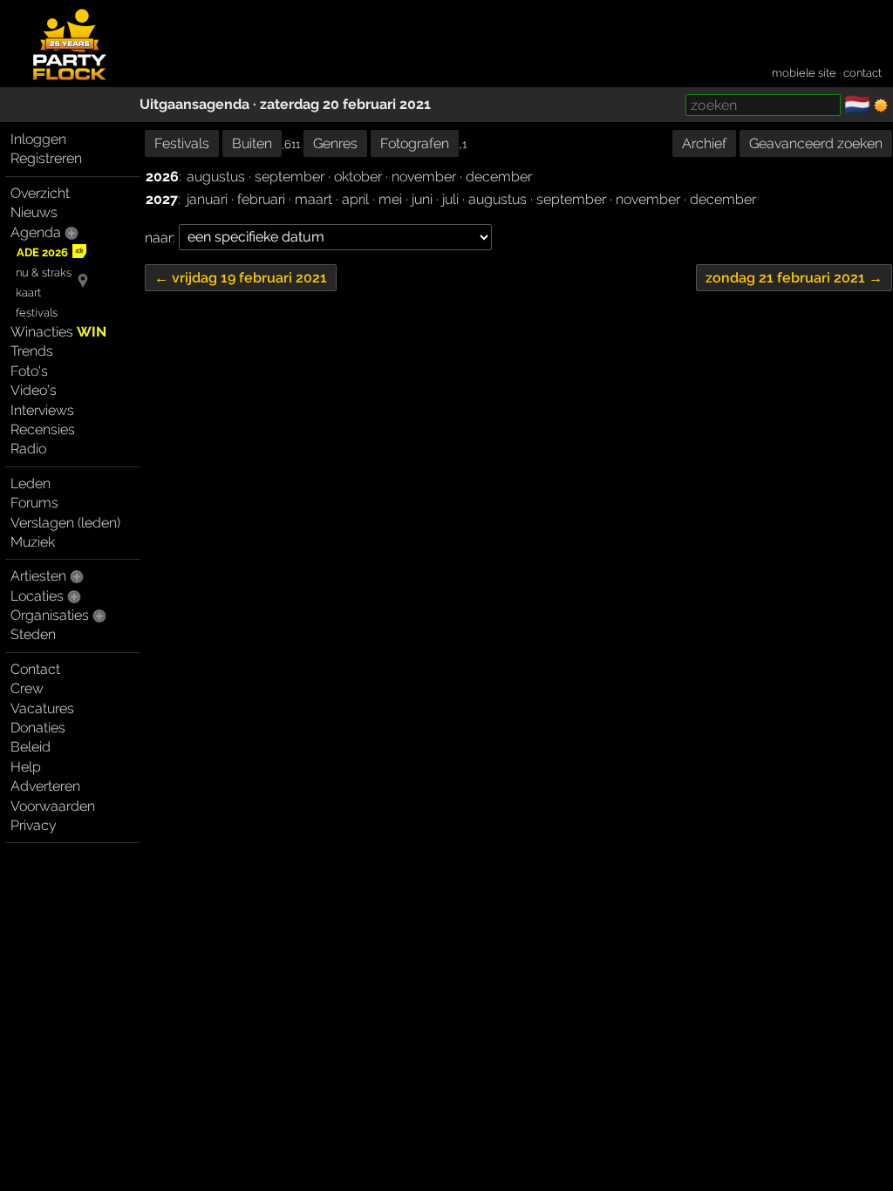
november (424, 176)
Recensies (42, 429)
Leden (30, 483)
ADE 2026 (42, 252)
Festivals (181, 143)
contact (862, 72)
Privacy (33, 825)
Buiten (252, 143)
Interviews (42, 410)
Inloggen (38, 139)
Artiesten (38, 576)
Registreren (46, 158)
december (499, 176)
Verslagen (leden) (65, 522)
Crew (27, 688)
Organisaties (49, 615)
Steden (33, 634)
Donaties (37, 727)
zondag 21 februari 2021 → (794, 277)
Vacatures (42, 708)
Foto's (29, 371)
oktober (358, 176)
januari (207, 199)
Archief (704, 143)
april (355, 199)
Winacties (58, 331)
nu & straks (44, 272)
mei (390, 199)
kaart (28, 292)
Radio (28, 448)
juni (422, 199)
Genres (335, 143)
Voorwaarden (52, 806)
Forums (34, 502)
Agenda (35, 232)
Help (25, 767)
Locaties (37, 596)
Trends (31, 351)
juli (450, 199)
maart (313, 199)
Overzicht (40, 193)
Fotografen (414, 143)
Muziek (32, 542)
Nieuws (34, 212)
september (289, 176)
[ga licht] (881, 105)
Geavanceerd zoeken (816, 143)
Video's (33, 390)
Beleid (30, 746)
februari (261, 199)
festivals (37, 312)
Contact (35, 669)
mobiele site (804, 72)
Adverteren (45, 786)
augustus (216, 176)
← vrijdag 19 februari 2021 (240, 277)
